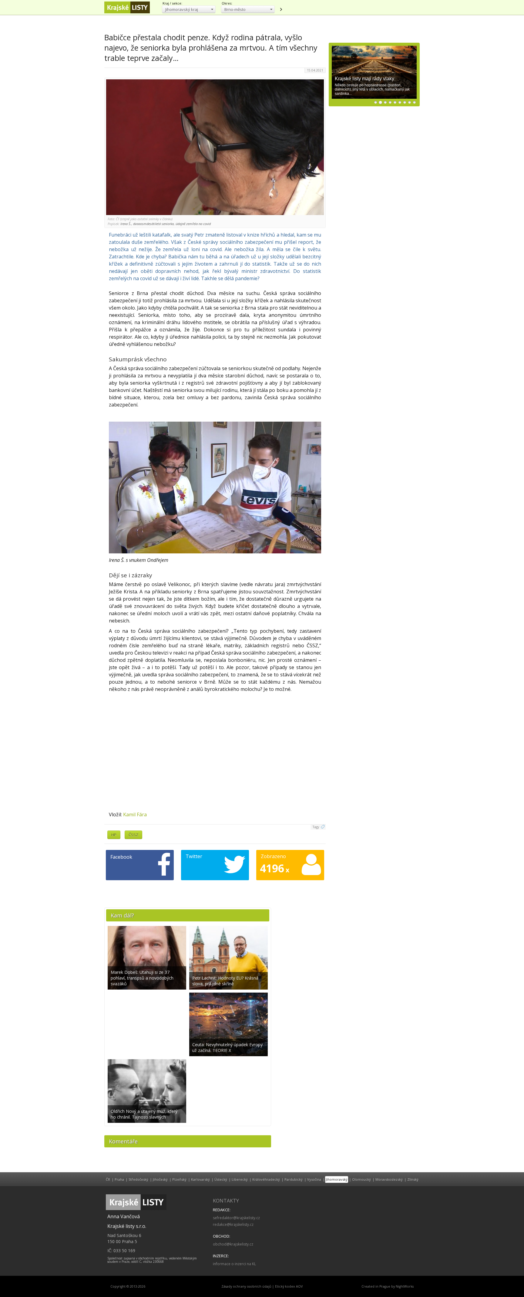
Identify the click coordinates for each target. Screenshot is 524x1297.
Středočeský (138, 1179)
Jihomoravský (337, 1179)
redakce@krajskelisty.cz (233, 1224)
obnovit (280, 9)
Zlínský (412, 1179)
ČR (108, 1179)
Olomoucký (361, 1179)
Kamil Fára (135, 814)
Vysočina (314, 1179)
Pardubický (293, 1179)
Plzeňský (179, 1179)
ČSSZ (133, 835)
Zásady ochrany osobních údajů (246, 1286)
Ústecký (220, 1179)
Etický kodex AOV (289, 1286)
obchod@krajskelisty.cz (233, 1244)
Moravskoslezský (389, 1179)
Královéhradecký (266, 1179)
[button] (189, 9)
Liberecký (240, 1179)
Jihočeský (160, 1179)
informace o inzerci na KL (234, 1263)
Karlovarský (200, 1179)
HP (113, 835)
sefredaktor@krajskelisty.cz (236, 1217)
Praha (119, 1179)
